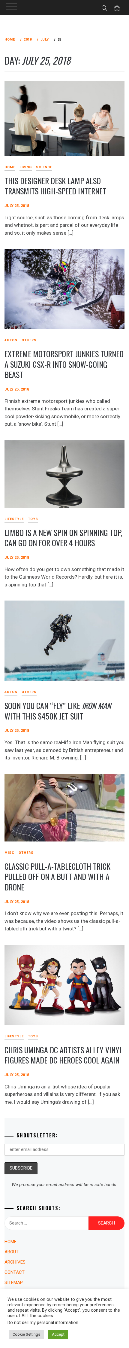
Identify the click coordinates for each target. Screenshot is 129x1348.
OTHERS (29, 340)
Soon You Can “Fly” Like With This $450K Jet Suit (57, 711)
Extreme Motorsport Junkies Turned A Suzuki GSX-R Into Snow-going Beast (64, 364)
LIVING (26, 167)
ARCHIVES (15, 1262)
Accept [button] (58, 1334)
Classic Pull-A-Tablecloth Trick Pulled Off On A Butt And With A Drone (57, 876)
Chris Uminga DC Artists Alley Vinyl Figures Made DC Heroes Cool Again (63, 1055)
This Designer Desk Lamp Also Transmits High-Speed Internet (55, 186)
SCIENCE (44, 167)
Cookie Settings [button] (26, 1334)
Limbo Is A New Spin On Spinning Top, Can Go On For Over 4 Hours (63, 538)
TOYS (33, 519)
